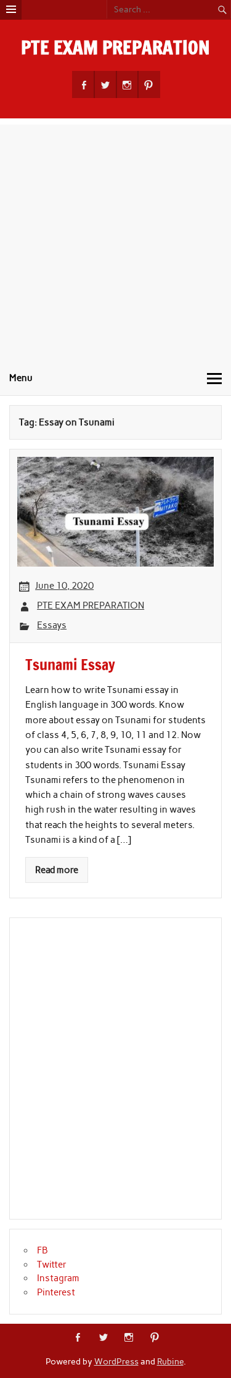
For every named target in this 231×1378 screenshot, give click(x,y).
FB (42, 1250)
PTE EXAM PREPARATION (115, 47)
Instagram (58, 1278)
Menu (21, 377)
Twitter (52, 1264)
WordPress (116, 1361)
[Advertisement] (115, 240)
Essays (52, 625)
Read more (56, 870)
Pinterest (56, 1292)
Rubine (170, 1361)
